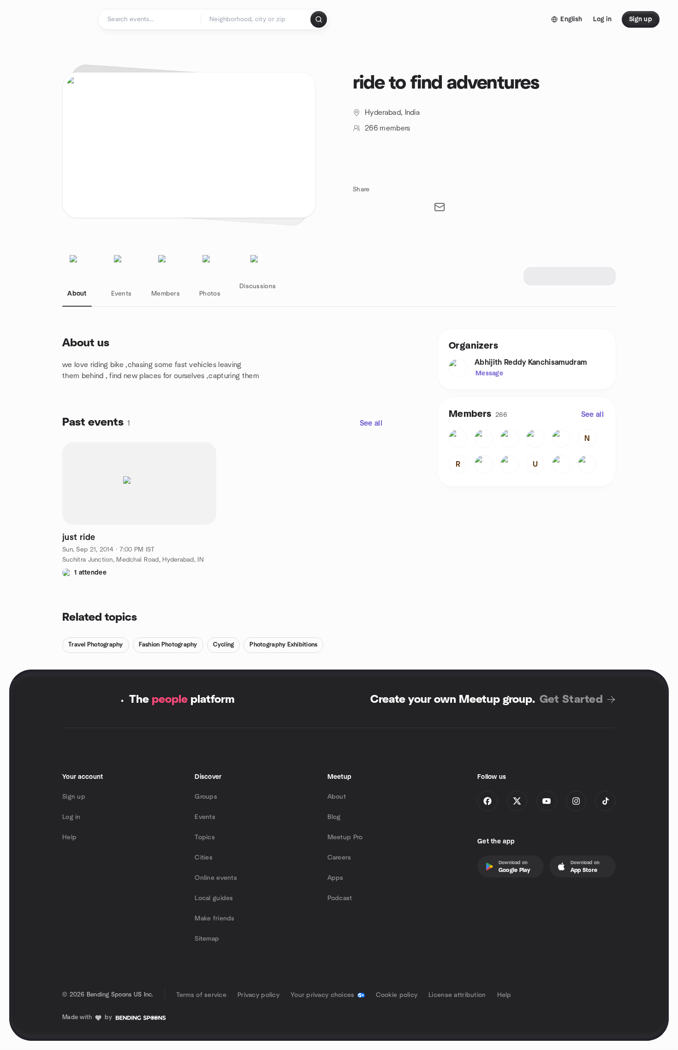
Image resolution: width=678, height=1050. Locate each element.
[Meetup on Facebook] (487, 801)
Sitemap (207, 939)
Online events (216, 878)
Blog (334, 817)
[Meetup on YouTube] (546, 801)
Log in (71, 817)
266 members (387, 128)
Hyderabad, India (392, 112)
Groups (206, 797)
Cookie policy (397, 995)
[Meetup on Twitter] (517, 801)
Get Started (571, 699)
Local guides (214, 898)
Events (205, 817)
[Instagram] (576, 801)
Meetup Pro (345, 837)
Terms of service (201, 995)
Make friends (214, 918)
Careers (339, 857)
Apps (335, 878)
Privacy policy (259, 995)
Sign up (73, 797)
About (336, 797)
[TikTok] (605, 801)
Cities (204, 857)
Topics (205, 837)
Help (69, 837)
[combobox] (256, 19)
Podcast (339, 898)
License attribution (457, 995)
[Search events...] (318, 19)
